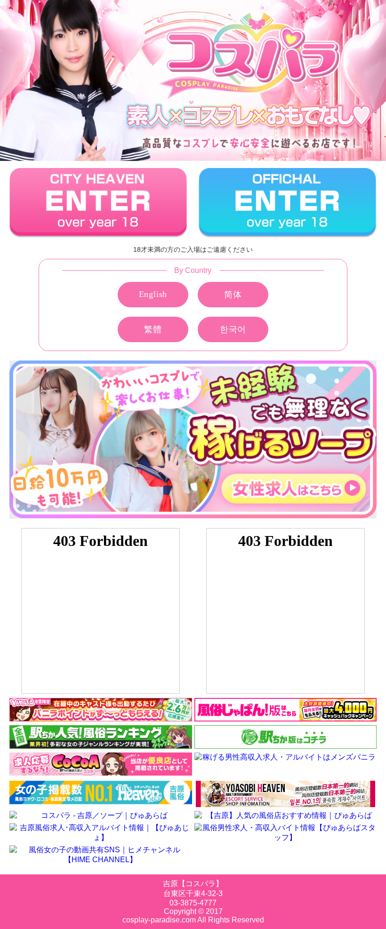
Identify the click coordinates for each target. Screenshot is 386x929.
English (153, 294)
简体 (233, 294)
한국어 (233, 329)
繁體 (153, 329)
